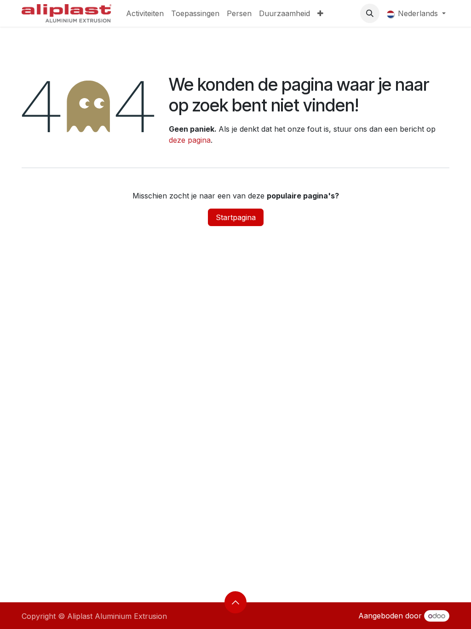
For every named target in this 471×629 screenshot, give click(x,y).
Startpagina (236, 217)
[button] (369, 13)
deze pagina (190, 140)
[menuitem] (144, 13)
